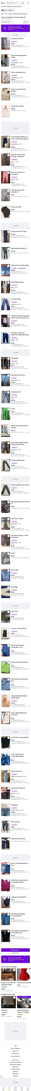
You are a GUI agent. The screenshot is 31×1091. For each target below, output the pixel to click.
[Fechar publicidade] (1, 1076)
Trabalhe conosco (15, 1069)
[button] (15, 3)
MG (6, 13)
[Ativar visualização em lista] (24, 22)
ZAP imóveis (15, 1073)
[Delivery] (4, 28)
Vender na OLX (15, 1053)
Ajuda (15, 1046)
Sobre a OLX (15, 1051)
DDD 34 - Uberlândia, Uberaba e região (18, 13)
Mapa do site (15, 1066)
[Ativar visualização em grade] (28, 22)
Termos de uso (15, 1060)
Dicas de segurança (15, 1048)
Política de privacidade (15, 1062)
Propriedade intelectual (15, 1064)
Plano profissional (15, 1056)
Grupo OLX (15, 1071)
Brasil (2, 13)
